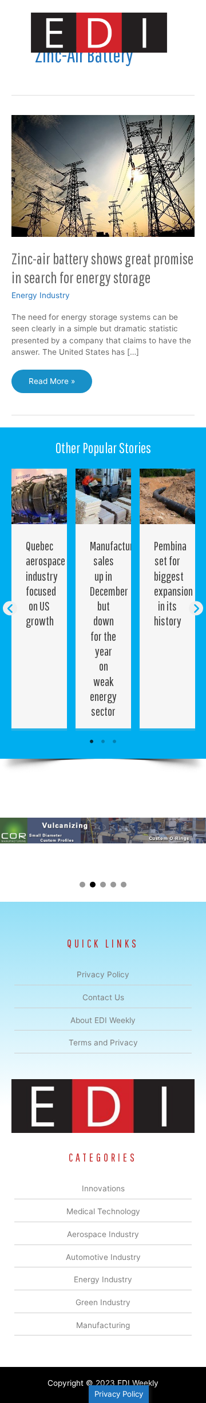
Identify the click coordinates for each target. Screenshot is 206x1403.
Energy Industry (40, 295)
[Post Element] (39, 598)
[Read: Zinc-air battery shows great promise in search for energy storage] (103, 175)
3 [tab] (114, 741)
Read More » (51, 384)
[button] (10, 608)
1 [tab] (91, 741)
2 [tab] (103, 741)
